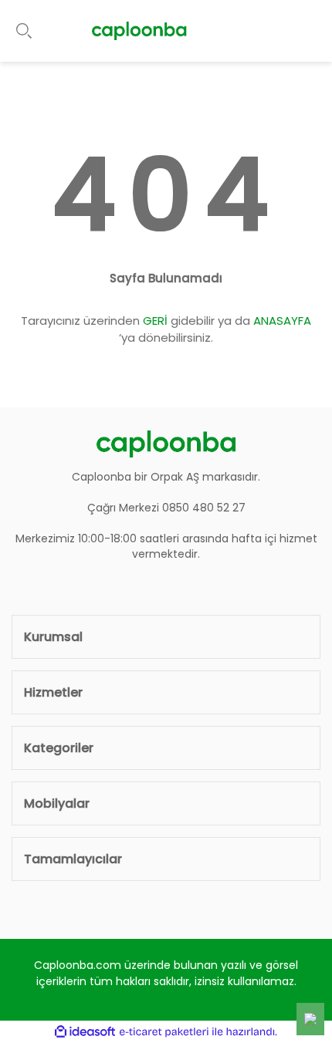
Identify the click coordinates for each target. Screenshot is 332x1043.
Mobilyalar (57, 803)
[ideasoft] (85, 1031)
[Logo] (139, 31)
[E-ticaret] (164, 1031)
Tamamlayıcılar (73, 859)
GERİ (155, 320)
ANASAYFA (282, 320)
